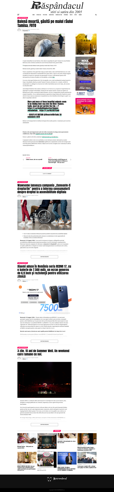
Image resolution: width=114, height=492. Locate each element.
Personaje (66, 14)
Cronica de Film (59, 14)
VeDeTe (71, 14)
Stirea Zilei (38, 14)
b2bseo (24, 196)
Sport (75, 14)
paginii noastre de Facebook (44, 133)
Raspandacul (25, 30)
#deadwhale (33, 110)
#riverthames (52, 108)
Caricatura (51, 14)
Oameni (80, 14)
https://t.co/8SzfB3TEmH (49, 110)
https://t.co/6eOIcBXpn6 (37, 108)
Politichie (45, 14)
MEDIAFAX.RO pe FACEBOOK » (50, 137)
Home (33, 14)
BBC (54, 77)
